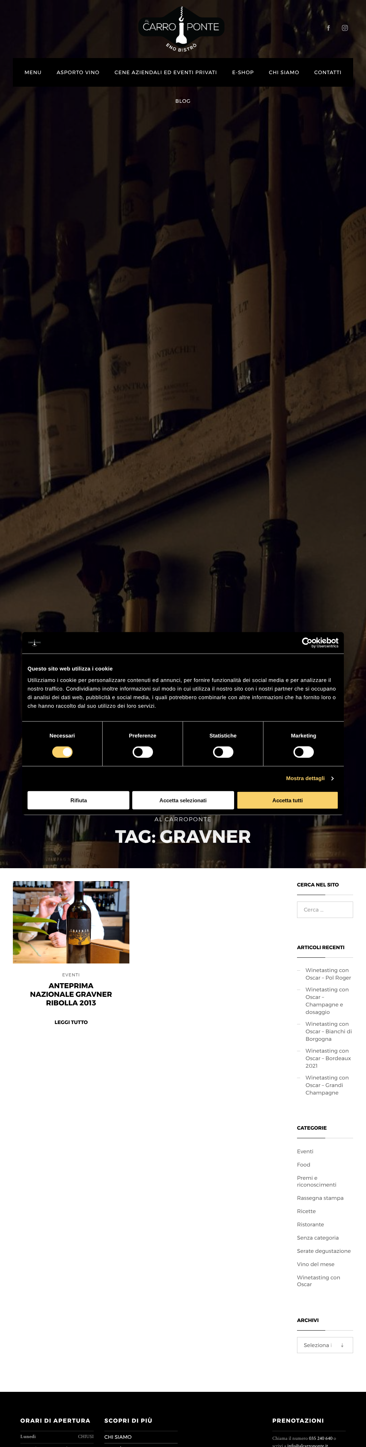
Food (303, 1164)
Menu (32, 72)
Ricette (306, 1211)
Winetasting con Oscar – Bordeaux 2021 (328, 1058)
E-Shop (243, 72)
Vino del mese (316, 1264)
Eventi (71, 975)
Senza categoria (318, 1237)
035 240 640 (320, 1438)
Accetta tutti (287, 800)
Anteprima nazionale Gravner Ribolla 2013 (71, 995)
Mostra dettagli (305, 778)
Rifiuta (78, 800)
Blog (183, 101)
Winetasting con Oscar (318, 1281)
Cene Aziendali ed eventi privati (166, 72)
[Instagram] (345, 28)
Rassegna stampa (320, 1197)
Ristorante (310, 1224)
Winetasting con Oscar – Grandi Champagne (327, 1085)
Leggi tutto (71, 1022)
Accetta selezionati (183, 800)
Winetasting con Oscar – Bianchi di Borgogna (329, 1031)
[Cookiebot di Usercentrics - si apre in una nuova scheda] (307, 643)
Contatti (327, 72)
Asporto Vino (77, 72)
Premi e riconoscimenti (316, 1181)
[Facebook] (328, 28)
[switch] (143, 752)
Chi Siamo (284, 72)
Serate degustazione (324, 1251)
